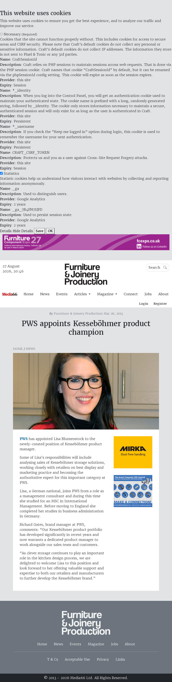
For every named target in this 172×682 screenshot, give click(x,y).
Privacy (103, 659)
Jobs (148, 294)
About (163, 294)
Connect (131, 294)
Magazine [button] (106, 294)
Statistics (11, 173)
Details (6, 231)
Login (143, 304)
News (45, 294)
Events (62, 294)
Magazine (96, 644)
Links (120, 659)
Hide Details (23, 231)
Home (28, 294)
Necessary (20, 34)
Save (39, 231)
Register (160, 304)
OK (50, 231)
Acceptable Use (77, 659)
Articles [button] (81, 294)
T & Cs (52, 659)
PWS (24, 439)
